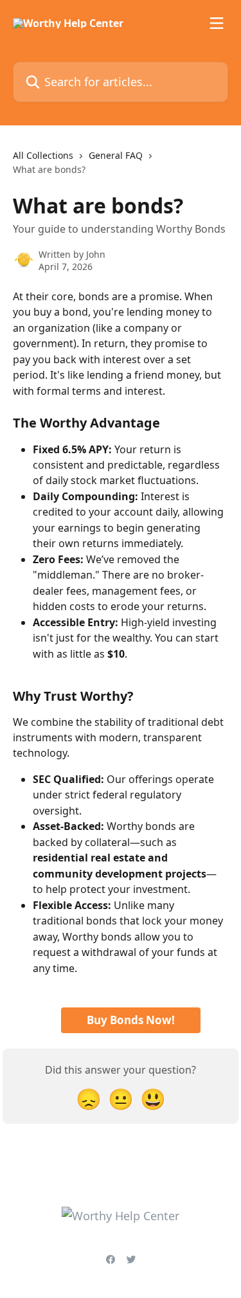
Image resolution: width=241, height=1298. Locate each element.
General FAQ (116, 155)
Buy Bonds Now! (131, 1020)
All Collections (43, 155)
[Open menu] (216, 23)
